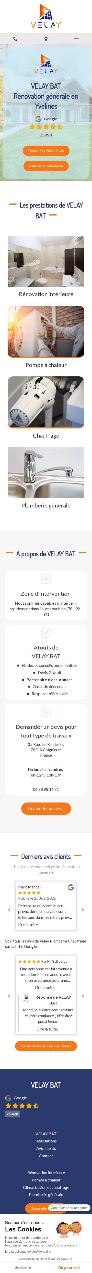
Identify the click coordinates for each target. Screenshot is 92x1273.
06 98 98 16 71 (46, 789)
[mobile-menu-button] (76, 38)
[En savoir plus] (46, 261)
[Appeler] (15, 38)
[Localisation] (46, 38)
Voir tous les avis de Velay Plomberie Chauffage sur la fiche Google (45, 944)
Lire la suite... (29, 924)
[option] (46, 906)
